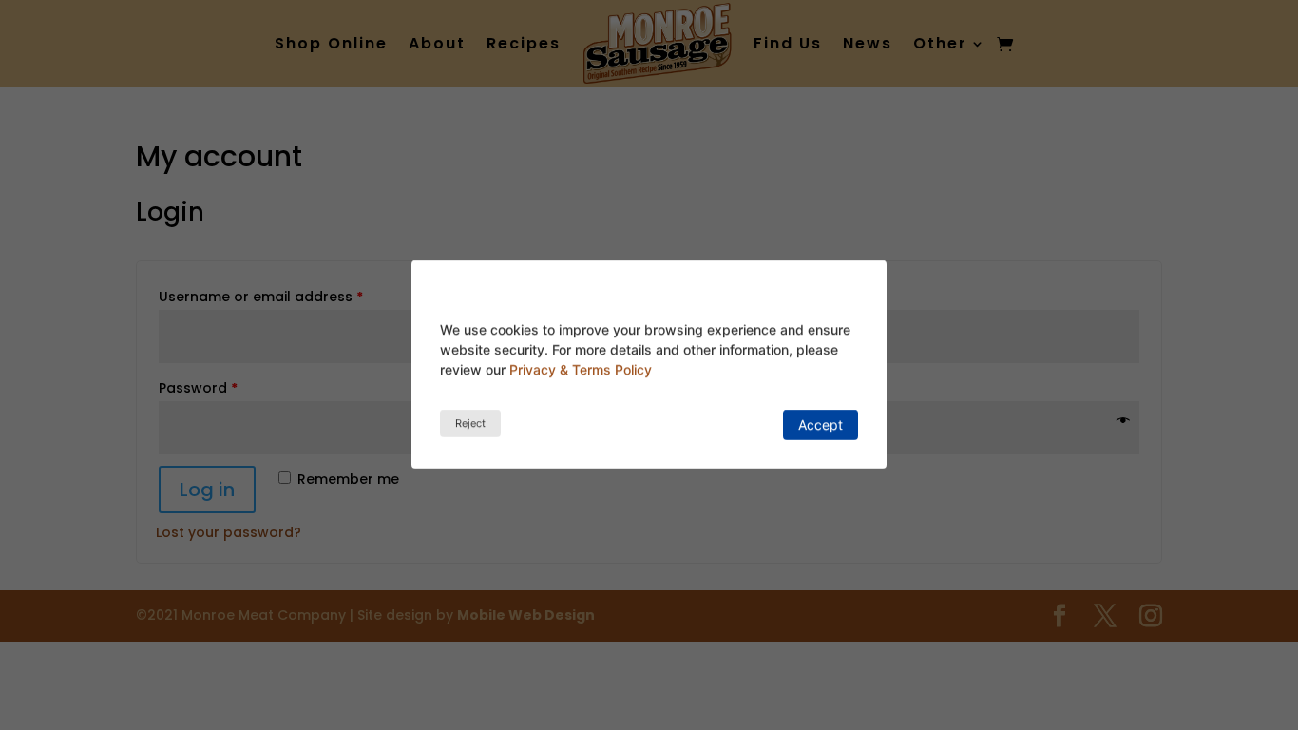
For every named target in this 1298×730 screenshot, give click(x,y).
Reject (470, 423)
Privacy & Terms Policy (580, 369)
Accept (820, 424)
